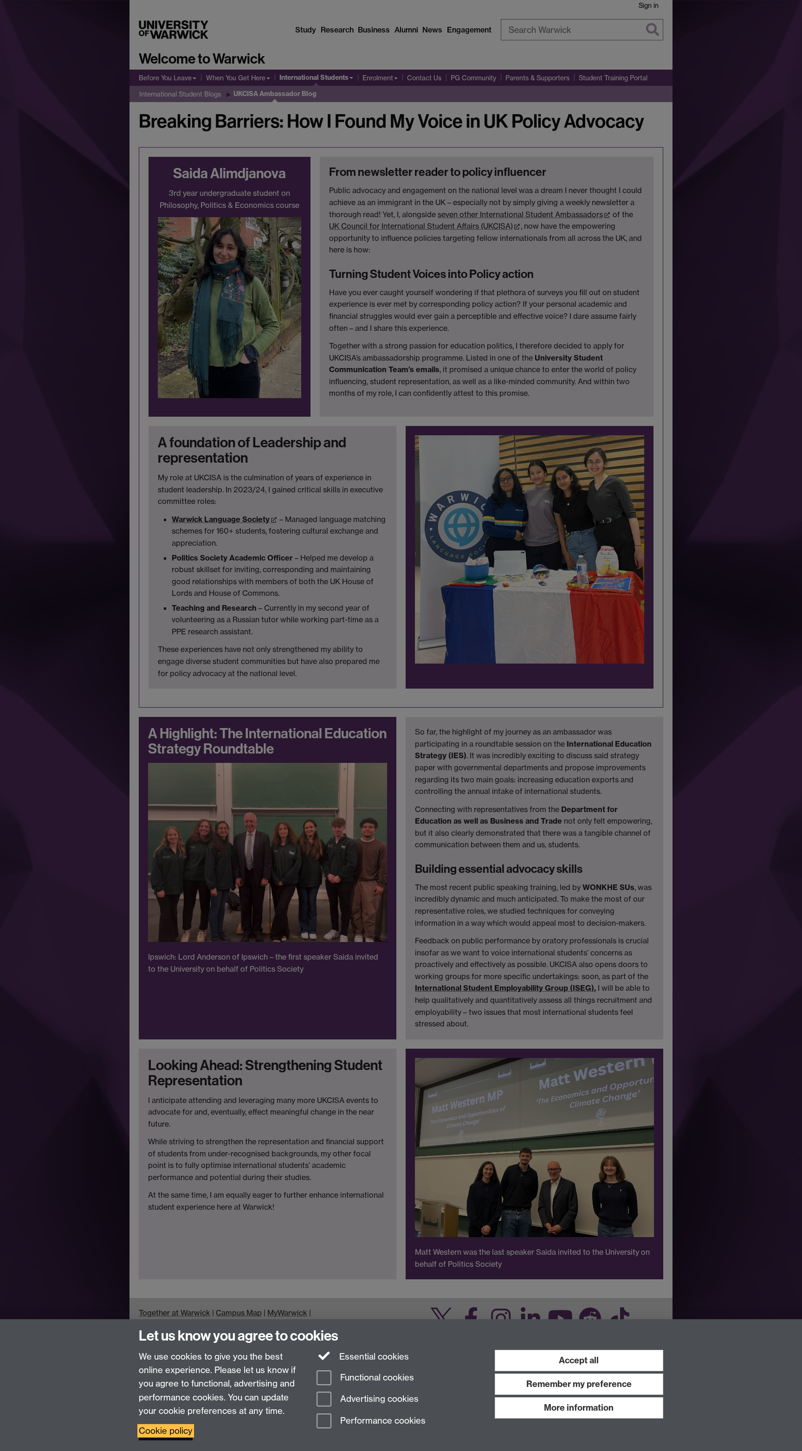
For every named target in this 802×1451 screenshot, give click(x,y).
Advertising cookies (378, 1399)
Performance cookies (382, 1421)
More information (579, 1407)
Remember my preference (579, 1384)
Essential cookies (373, 1356)
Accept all (579, 1360)
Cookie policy (166, 1430)
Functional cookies (376, 1377)
